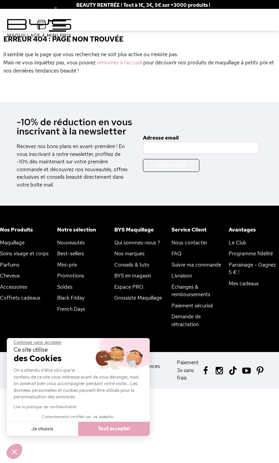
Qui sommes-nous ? (137, 242)
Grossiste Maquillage (138, 297)
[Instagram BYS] (219, 370)
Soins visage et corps (24, 253)
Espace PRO (128, 287)
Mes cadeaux (244, 283)
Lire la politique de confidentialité (45, 407)
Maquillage (12, 242)
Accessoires (13, 287)
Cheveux (10, 275)
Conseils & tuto (131, 264)
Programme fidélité (251, 253)
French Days (71, 309)
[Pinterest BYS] (260, 370)
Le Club (237, 242)
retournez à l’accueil (119, 62)
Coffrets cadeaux (20, 297)
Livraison (181, 275)
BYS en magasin (132, 275)
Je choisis (42, 429)
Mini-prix (67, 264)
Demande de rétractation (186, 320)
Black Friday (70, 297)
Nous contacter (189, 242)
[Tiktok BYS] (233, 370)
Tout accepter (114, 429)
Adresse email (161, 137)
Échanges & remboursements (190, 291)
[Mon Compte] (50, 9)
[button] (14, 451)
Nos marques (129, 253)
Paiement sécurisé (192, 305)
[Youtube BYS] (246, 370)
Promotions (70, 275)
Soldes (64, 287)
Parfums (9, 264)
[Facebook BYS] (205, 370)
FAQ (176, 253)
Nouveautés (71, 242)
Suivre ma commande (196, 264)
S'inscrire (171, 165)
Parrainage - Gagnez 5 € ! (252, 268)
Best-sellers (70, 253)
